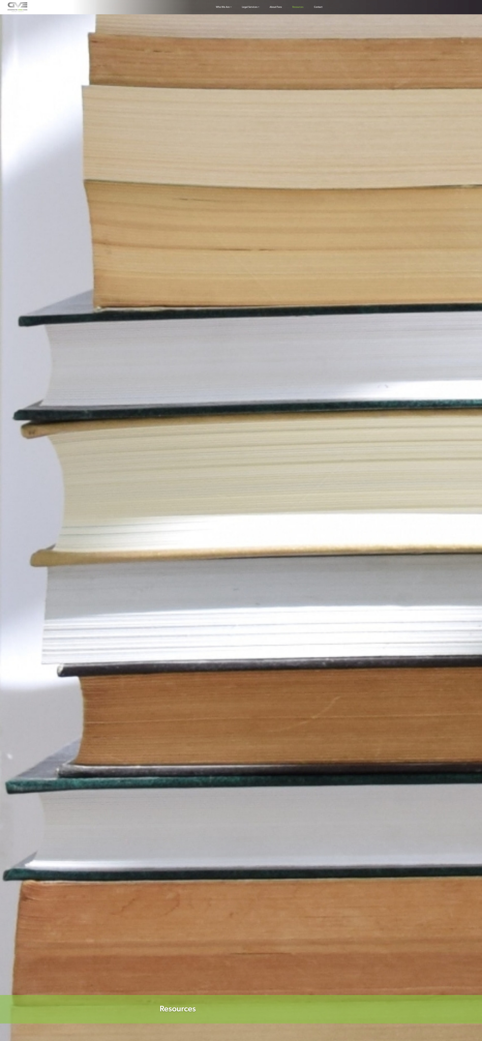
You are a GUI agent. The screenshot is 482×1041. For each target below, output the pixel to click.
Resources (297, 7)
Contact (318, 7)
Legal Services (249, 7)
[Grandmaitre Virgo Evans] (17, 7)
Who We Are (223, 7)
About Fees (276, 7)
